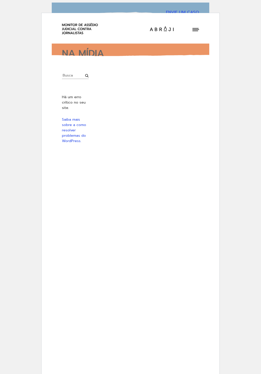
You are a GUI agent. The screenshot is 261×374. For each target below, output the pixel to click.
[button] (195, 29)
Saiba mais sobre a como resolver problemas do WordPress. (74, 130)
